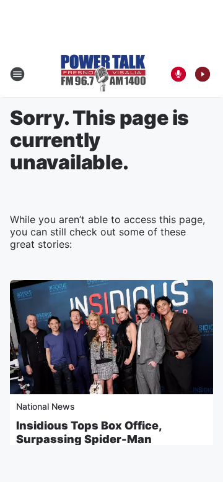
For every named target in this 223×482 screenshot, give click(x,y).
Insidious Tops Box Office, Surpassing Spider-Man (89, 432)
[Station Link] (103, 74)
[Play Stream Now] (202, 74)
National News (45, 406)
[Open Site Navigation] (17, 74)
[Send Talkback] (178, 74)
